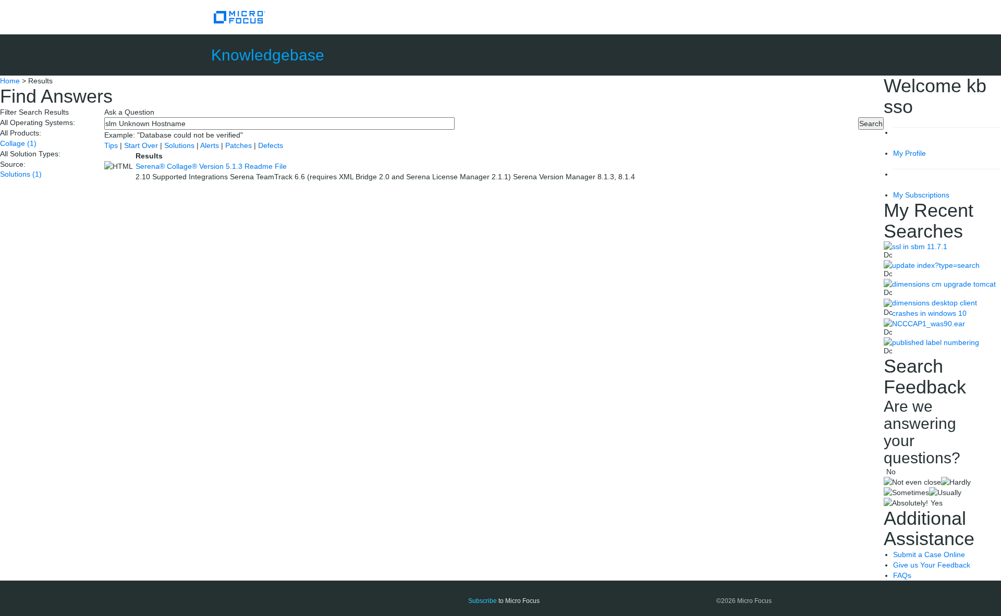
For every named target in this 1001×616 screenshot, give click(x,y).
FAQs (902, 575)
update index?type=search (936, 265)
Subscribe (482, 601)
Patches (238, 145)
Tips (112, 145)
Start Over (142, 145)
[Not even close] (912, 482)
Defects (270, 145)
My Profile (909, 153)
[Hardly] (956, 482)
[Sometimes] (906, 492)
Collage (18, 143)
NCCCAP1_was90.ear (928, 323)
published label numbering (935, 342)
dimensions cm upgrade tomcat (944, 284)
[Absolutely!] (906, 503)
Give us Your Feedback (931, 565)
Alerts (210, 145)
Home (10, 81)
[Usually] (945, 492)
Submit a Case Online (929, 554)
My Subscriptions (921, 195)
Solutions (21, 174)
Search (871, 123)
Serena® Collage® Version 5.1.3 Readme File (211, 166)
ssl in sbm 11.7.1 (919, 246)
